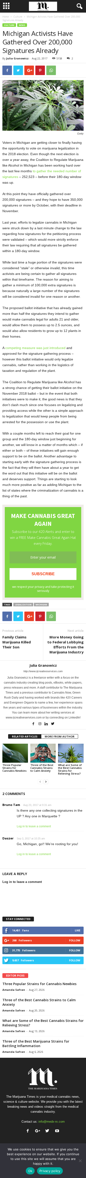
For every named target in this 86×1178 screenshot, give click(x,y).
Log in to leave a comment (34, 826)
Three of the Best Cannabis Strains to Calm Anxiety (41, 767)
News (22, 25)
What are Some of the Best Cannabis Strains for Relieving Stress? (70, 769)
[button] (78, 6)
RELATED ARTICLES (25, 736)
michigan (41, 604)
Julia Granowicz (17, 58)
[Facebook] (34, 724)
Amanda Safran (13, 989)
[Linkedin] (46, 724)
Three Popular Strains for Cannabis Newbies (14, 767)
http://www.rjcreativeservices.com (43, 671)
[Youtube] (57, 1131)
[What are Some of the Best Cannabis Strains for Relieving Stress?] (71, 753)
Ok (30, 1171)
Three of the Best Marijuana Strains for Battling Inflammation (35, 1043)
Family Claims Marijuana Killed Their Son (16, 642)
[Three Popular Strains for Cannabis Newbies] (15, 753)
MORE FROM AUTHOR (60, 736)
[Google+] (38, 1131)
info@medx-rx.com (51, 1121)
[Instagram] (40, 724)
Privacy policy (49, 1171)
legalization (23, 604)
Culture (17, 16)
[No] (80, 1160)
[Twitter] (53, 724)
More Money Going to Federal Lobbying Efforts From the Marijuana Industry (65, 644)
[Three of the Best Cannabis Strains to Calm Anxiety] (43, 753)
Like (77, 930)
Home (5, 16)
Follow (74, 940)
